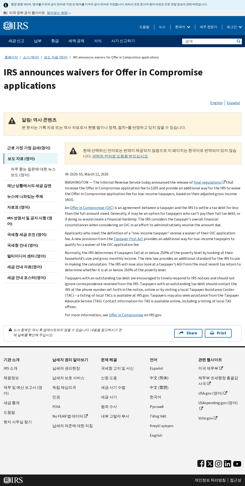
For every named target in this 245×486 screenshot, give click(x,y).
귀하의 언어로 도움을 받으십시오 (120, 156)
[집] (15, 24)
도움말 (144, 27)
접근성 (235, 480)
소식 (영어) (31, 57)
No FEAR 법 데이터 (67, 416)
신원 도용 (109, 377)
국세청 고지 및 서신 (117, 368)
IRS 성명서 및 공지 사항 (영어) (29, 220)
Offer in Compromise (126, 314)
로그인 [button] (232, 27)
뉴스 (162, 27)
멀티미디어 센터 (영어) (26, 256)
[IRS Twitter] (209, 462)
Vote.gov (205, 418)
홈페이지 (11, 57)
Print (221, 333)
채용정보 (11, 377)
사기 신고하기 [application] (123, 40)
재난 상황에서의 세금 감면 (29, 185)
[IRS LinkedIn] (227, 462)
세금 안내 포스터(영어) (26, 277)
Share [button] (191, 333)
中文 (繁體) (159, 387)
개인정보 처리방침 (210, 480)
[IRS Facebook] (200, 462)
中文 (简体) (159, 377)
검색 (238, 41)
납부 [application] (38, 40)
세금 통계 (12, 402)
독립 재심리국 (64, 387)
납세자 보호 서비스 (68, 377)
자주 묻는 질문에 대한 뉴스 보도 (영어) (33, 172)
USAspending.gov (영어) (218, 402)
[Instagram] (218, 462)
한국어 (180, 27)
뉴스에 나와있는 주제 (25, 196)
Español (233, 102)
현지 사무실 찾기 (18, 421)
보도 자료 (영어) (55, 57)
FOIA (56, 406)
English (216, 102)
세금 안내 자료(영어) (24, 266)
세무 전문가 (208, 27)
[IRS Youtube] (237, 462)
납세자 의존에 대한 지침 (72, 425)
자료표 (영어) (18, 207)
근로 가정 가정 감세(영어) (28, 147)
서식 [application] (98, 40)
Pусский (156, 406)
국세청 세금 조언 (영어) (27, 234)
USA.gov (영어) (210, 393)
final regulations (207, 182)
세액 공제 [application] (76, 40)
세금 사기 (109, 397)
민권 (56, 397)
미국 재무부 (208, 368)
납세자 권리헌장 (66, 368)
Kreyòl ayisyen (161, 425)
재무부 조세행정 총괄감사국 (218, 380)
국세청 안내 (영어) (22, 245)
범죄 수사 (109, 406)
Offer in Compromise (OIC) (92, 207)
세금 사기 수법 (113, 387)
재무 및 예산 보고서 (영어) (23, 390)
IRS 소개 (10, 368)
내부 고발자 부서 (115, 416)
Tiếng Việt (158, 416)
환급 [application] (55, 40)
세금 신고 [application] (16, 40)
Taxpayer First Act (128, 238)
